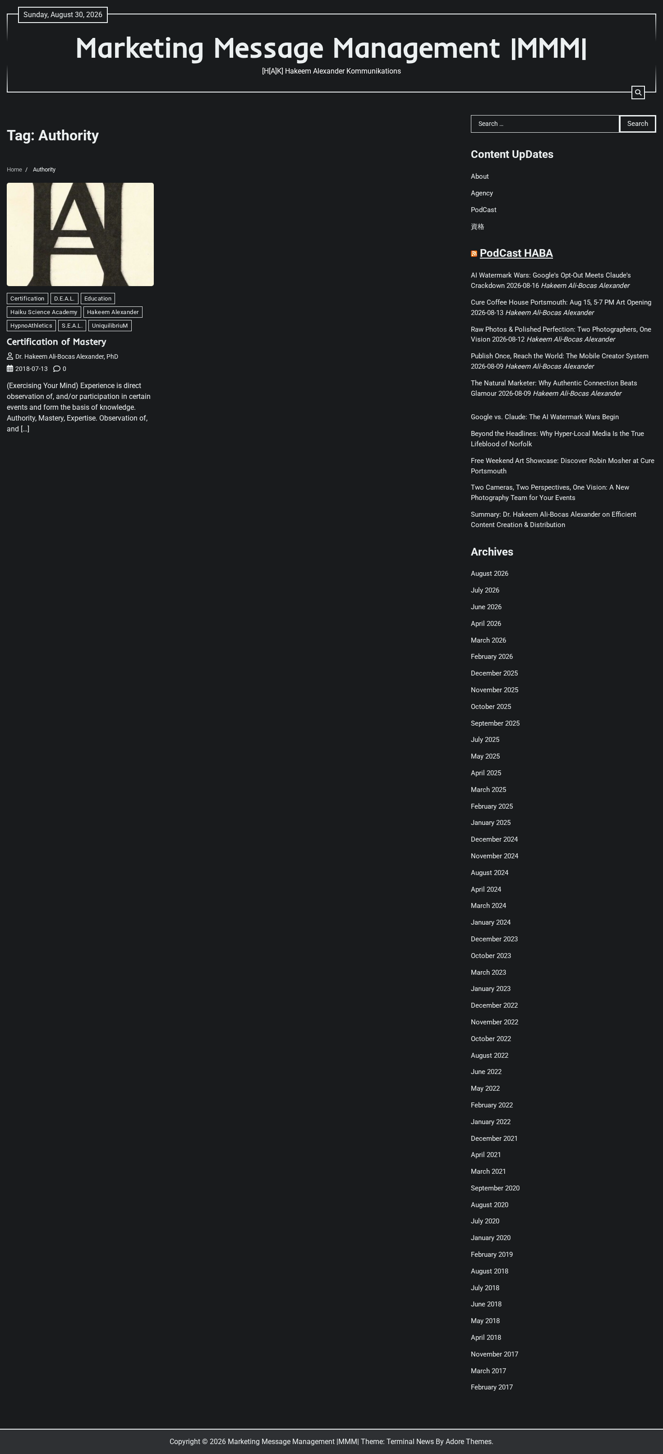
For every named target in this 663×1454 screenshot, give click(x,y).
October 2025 (491, 707)
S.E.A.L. (72, 325)
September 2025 (495, 723)
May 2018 (485, 1321)
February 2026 (492, 657)
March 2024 (488, 906)
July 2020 (485, 1221)
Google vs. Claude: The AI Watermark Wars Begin (545, 417)
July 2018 (485, 1288)
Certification (27, 298)
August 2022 (489, 1055)
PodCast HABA (516, 253)
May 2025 (485, 756)
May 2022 (485, 1088)
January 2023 (491, 989)
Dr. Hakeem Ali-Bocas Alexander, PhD (66, 356)
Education (98, 298)
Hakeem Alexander (113, 312)
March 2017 (488, 1371)
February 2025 (492, 806)
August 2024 (489, 873)
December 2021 (494, 1138)
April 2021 (486, 1155)
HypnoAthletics (31, 325)
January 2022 (491, 1122)
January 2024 (491, 922)
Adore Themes (469, 1441)
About (480, 176)
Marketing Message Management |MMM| (331, 47)
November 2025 (494, 690)
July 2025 (485, 740)
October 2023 (491, 956)
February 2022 (492, 1105)
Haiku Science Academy (44, 312)
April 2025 (486, 773)
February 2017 (492, 1387)
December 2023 (494, 939)
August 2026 (489, 574)
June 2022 (486, 1072)
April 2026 (486, 624)
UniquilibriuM (110, 325)
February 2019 (492, 1254)
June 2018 (486, 1304)
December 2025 (494, 673)
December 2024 (494, 839)
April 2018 (486, 1338)
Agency (482, 193)
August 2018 (489, 1271)
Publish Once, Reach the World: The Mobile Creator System (560, 356)
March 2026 (488, 640)
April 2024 (486, 889)
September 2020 (495, 1188)
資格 (477, 226)
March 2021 (488, 1171)
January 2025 (491, 823)
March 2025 (488, 790)
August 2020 (489, 1205)
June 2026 (486, 607)
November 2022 (494, 1022)
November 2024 (494, 856)
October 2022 (491, 1039)
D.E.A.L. (64, 298)
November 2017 (494, 1354)
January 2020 (491, 1238)
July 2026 (485, 590)
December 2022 (494, 1005)
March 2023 (488, 972)
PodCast (484, 210)
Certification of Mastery (56, 341)
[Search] (638, 92)
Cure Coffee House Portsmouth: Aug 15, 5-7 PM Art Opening (561, 302)
